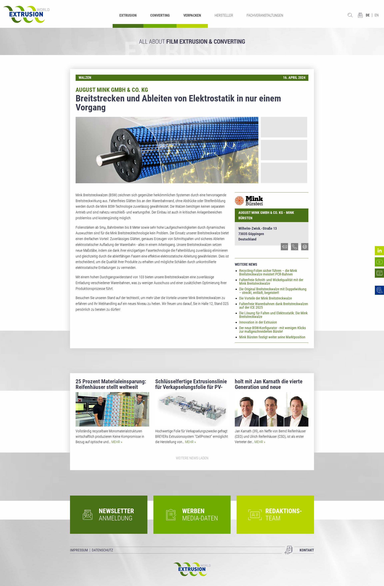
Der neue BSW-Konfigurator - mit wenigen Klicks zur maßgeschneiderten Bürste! (272, 330)
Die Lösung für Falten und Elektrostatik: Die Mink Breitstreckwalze (273, 315)
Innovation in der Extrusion (258, 322)
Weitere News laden (192, 458)
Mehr (116, 442)
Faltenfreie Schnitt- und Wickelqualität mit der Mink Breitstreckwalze (271, 281)
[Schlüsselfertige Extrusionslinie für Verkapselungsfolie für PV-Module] (192, 409)
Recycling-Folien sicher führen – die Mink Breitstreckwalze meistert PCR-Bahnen (268, 272)
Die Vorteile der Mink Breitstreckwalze (265, 298)
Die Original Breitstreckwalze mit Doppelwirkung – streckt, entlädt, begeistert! (272, 291)
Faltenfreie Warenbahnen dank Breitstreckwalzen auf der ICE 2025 (273, 306)
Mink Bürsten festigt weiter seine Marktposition (272, 337)
